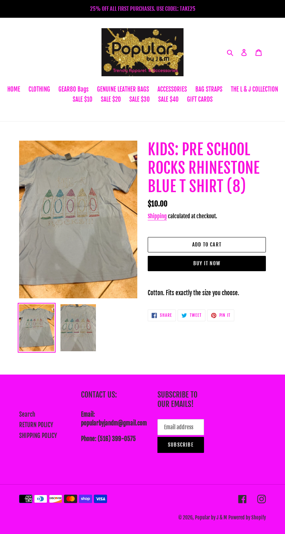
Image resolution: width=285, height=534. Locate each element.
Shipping (157, 216)
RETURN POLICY (36, 425)
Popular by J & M (211, 517)
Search (27, 414)
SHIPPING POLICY (38, 435)
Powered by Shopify (247, 517)
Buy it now (206, 263)
